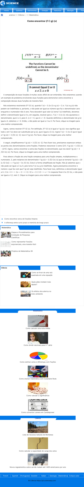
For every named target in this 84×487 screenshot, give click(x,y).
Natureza (57, 10)
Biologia (70, 10)
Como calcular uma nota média (38, 328)
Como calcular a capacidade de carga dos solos (38, 451)
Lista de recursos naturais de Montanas (38, 435)
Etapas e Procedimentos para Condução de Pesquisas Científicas (22, 234)
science (12, 15)
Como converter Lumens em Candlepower (37, 412)
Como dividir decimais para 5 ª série (38, 345)
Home (6, 10)
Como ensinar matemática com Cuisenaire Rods (37, 379)
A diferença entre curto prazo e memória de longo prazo (26, 223)
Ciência (21, 15)
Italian (43, 476)
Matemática (33, 15)
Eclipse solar (74, 476)
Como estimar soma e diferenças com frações (38, 362)
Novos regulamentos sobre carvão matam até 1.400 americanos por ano (38, 467)
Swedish (34, 476)
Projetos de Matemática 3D (22, 251)
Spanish (15, 476)
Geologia (53, 476)
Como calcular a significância (37, 396)
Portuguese (24, 476)
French (5, 476)
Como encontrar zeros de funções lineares (21, 219)
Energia (45, 10)
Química (19, 10)
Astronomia (32, 10)
